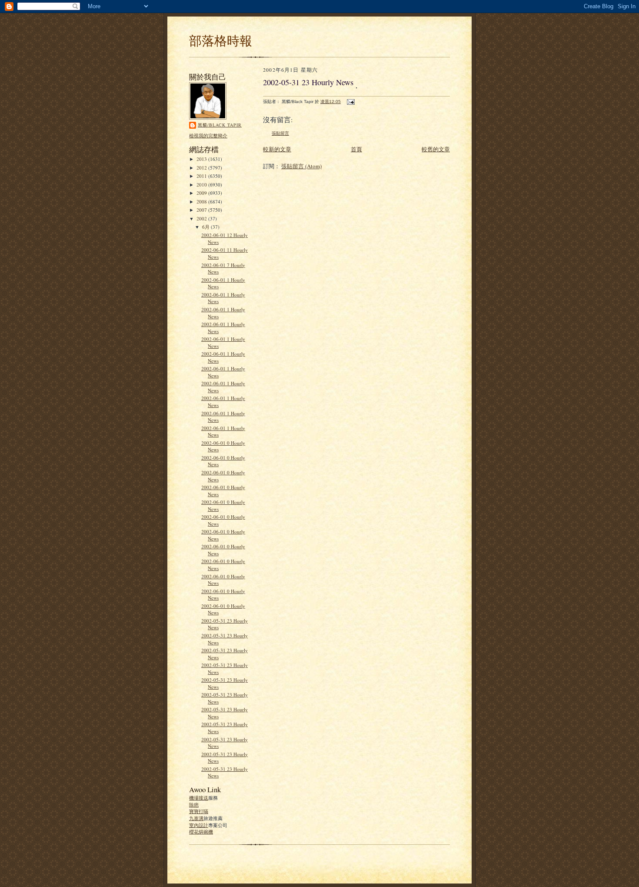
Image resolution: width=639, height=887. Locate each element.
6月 (206, 226)
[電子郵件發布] (350, 101)
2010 (202, 184)
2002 (202, 218)
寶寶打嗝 (198, 811)
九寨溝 (196, 818)
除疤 (194, 804)
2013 (202, 159)
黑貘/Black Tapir (220, 125)
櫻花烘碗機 (201, 831)
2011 (202, 176)
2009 (202, 193)
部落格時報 (220, 40)
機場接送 (198, 797)
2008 (202, 201)
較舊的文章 (436, 149)
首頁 (356, 149)
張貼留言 (280, 133)
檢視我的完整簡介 (208, 135)
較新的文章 (277, 149)
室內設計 (198, 825)
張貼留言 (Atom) (301, 166)
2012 (202, 167)
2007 (202, 210)
